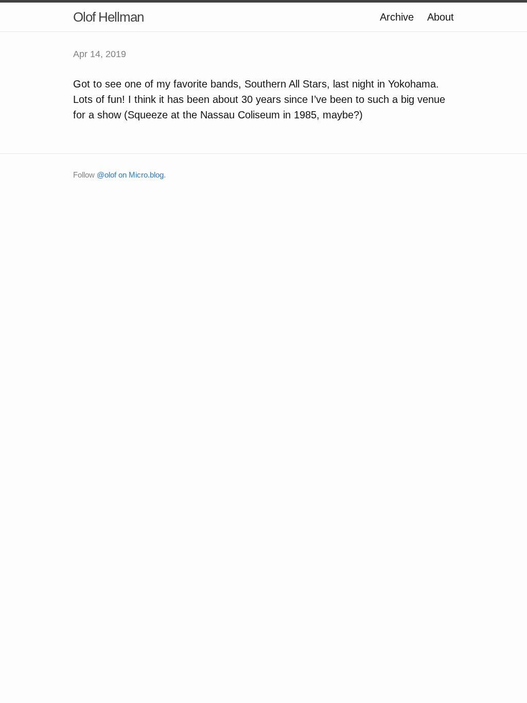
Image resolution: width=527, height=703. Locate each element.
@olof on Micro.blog (130, 174)
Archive (397, 17)
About (440, 17)
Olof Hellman (108, 17)
